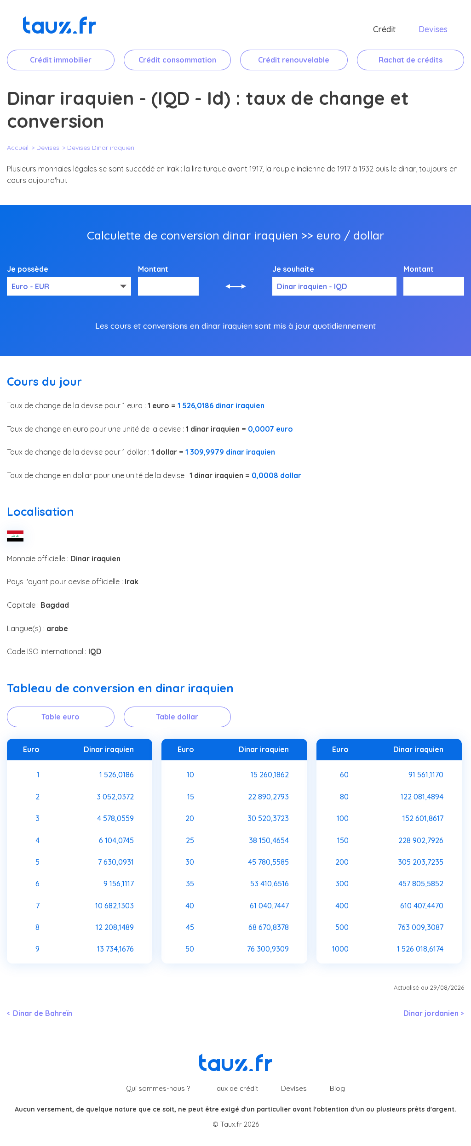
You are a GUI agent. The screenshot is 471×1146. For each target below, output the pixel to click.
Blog (337, 1088)
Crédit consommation (177, 59)
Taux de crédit (235, 1088)
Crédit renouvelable (293, 59)
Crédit (384, 29)
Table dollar (177, 716)
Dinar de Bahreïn (42, 1013)
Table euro (60, 716)
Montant (153, 269)
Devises (433, 29)
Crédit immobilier (61, 59)
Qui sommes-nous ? (158, 1088)
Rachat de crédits (410, 59)
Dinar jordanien (431, 1013)
